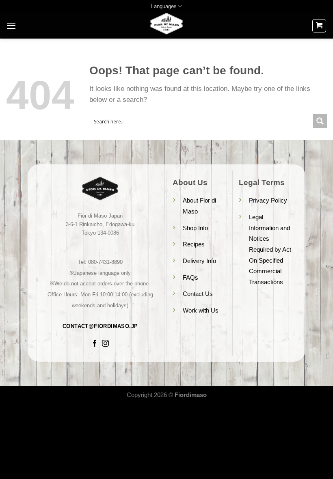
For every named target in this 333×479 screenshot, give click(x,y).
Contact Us (198, 293)
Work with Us (200, 310)
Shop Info (195, 227)
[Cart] (319, 25)
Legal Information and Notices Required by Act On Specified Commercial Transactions (270, 249)
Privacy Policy (268, 200)
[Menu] (11, 25)
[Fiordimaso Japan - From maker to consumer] (166, 26)
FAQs (190, 277)
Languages (164, 6)
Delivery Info (199, 260)
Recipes (194, 244)
